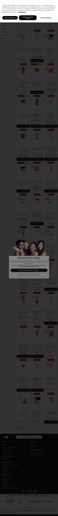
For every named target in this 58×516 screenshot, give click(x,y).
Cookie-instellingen (45, 17)
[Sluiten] (55, 2)
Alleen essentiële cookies (28, 17)
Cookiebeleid (22, 12)
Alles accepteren (10, 17)
